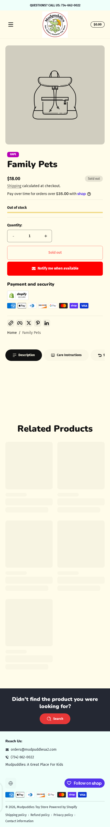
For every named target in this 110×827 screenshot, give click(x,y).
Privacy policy (63, 815)
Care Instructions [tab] (69, 355)
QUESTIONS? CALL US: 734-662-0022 (55, 5)
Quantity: (14, 225)
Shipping (14, 186)
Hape (13, 154)
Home (12, 333)
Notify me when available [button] (58, 268)
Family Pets (31, 333)
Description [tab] (26, 355)
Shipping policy (16, 815)
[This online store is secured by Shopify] (18, 299)
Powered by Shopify (63, 807)
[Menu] (10, 24)
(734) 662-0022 (22, 757)
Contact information (19, 821)
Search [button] (58, 719)
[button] (97, 24)
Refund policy (40, 815)
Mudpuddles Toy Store (32, 807)
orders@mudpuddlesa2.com (34, 749)
